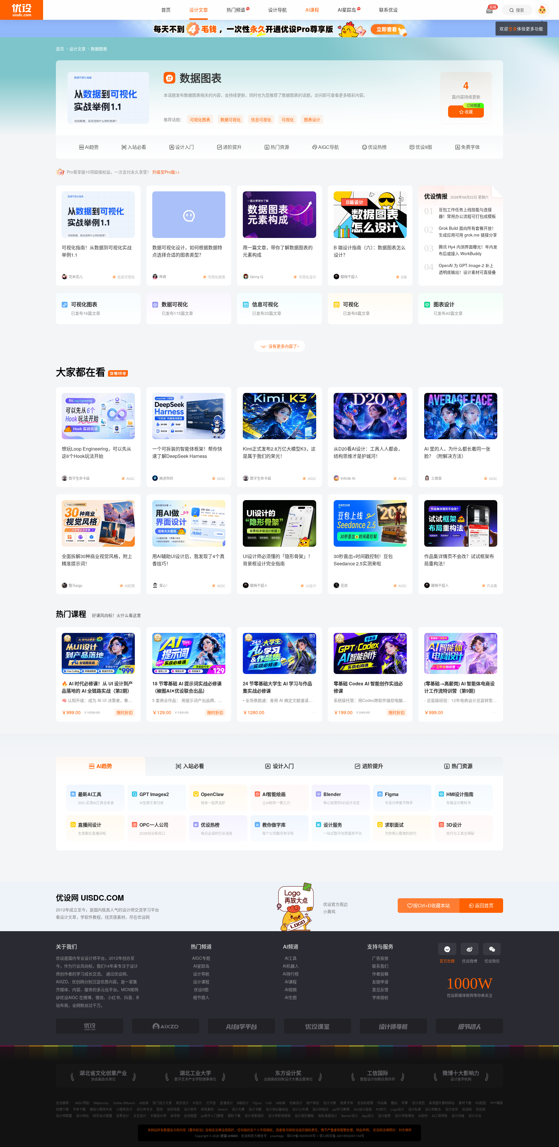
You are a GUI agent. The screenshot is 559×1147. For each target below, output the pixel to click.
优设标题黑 (365, 1102)
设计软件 (190, 1109)
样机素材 (207, 1109)
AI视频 (291, 989)
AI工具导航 (439, 1115)
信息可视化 (261, 119)
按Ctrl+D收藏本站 (431, 905)
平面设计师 (158, 1115)
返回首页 (483, 905)
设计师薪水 (433, 1109)
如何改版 (173, 1109)
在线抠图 (190, 1115)
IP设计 (197, 1102)
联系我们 (380, 966)
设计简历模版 (304, 1115)
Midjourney (101, 1102)
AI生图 (291, 997)
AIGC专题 (201, 958)
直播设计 (226, 1102)
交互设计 (139, 1115)
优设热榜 (377, 147)
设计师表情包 (404, 1115)
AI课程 (291, 981)
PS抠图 (480, 1102)
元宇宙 (211, 1102)
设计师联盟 (64, 1115)
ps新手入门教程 (212, 1115)
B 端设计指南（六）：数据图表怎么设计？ (370, 251)
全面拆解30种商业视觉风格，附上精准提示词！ (97, 560)
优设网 (467, 1109)
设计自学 (451, 1109)
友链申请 (380, 981)
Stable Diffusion (124, 1102)
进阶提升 (232, 147)
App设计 (368, 1115)
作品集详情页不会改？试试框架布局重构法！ (459, 560)
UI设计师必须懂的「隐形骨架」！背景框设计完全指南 (278, 560)
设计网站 (82, 1115)
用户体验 (312, 1102)
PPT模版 (496, 1102)
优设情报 (435, 196)
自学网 (175, 1115)
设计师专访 (145, 1109)
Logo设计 (397, 1109)
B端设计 (243, 1102)
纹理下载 (62, 1109)
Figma (257, 1102)
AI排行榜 (291, 974)
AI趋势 (91, 147)
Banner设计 (349, 1115)
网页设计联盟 (102, 1115)
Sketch (223, 1109)
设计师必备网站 (277, 1109)
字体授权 (380, 997)
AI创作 (423, 1115)
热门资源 (279, 147)
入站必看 (136, 147)
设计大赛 (329, 1102)
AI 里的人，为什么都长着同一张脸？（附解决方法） (457, 452)
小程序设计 (124, 1109)
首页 (60, 49)
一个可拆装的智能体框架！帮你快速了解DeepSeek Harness (187, 452)
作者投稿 (380, 974)
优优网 (480, 1109)
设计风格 (458, 1115)
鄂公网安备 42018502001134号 (341, 1135)
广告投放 (380, 958)
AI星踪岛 (201, 966)
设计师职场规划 (279, 1115)
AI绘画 (143, 1102)
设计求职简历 (254, 1115)
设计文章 (78, 49)
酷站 (394, 1102)
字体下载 (79, 1109)
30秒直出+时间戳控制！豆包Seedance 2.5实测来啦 (363, 560)
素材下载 (465, 1102)
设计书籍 (255, 1109)
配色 (160, 1109)
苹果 (404, 1102)
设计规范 (418, 1102)
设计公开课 (300, 1109)
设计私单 (414, 1109)
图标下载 (234, 1115)
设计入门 (184, 147)
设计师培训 (320, 1109)
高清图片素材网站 (441, 1102)
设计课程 (201, 981)
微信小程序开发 (101, 1109)
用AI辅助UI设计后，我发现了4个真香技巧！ (188, 560)
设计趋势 (384, 1115)
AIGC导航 (328, 147)
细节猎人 (201, 997)
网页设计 (182, 1102)
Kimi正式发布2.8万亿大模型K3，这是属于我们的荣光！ (279, 452)
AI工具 (291, 958)
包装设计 (295, 1102)
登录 (512, 28)
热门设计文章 (162, 1102)
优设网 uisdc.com (90, 897)
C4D (269, 1102)
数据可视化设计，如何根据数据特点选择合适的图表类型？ (187, 251)
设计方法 (474, 1115)
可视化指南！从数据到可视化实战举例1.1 (97, 251)
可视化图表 (200, 119)
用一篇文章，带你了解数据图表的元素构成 (278, 251)
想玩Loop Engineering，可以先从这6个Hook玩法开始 (96, 452)
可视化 (288, 119)
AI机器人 (291, 966)
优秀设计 (122, 1115)
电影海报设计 (327, 1115)
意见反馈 (380, 989)
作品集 (382, 1102)
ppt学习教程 (341, 1109)
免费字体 (470, 147)
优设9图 (423, 147)
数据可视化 (230, 119)
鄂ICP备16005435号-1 (303, 1135)
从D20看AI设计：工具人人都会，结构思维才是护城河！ (368, 452)
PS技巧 (381, 1109)
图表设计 (312, 119)
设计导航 (201, 974)
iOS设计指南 (363, 1109)
